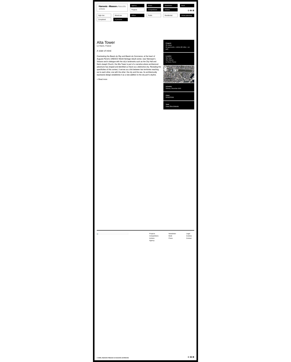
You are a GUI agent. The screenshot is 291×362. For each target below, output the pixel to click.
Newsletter (172, 250)
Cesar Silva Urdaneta (172, 123)
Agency (151, 257)
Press (171, 255)
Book (170, 252)
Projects (152, 250)
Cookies (189, 252)
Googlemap (169, 96)
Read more (102, 96)
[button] (179, 89)
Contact (189, 255)
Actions (151, 255)
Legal (188, 250)
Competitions (153, 252)
